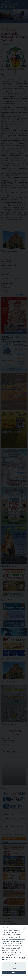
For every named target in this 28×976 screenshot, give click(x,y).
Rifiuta (14, 968)
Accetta (14, 972)
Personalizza (14, 964)
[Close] (24, 928)
